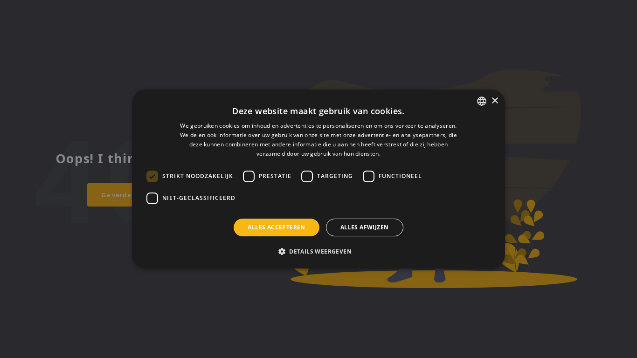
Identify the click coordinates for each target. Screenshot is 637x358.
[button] (318, 251)
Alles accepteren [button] (276, 227)
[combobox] (481, 101)
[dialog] (318, 179)
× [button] (494, 100)
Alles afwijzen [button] (364, 227)
